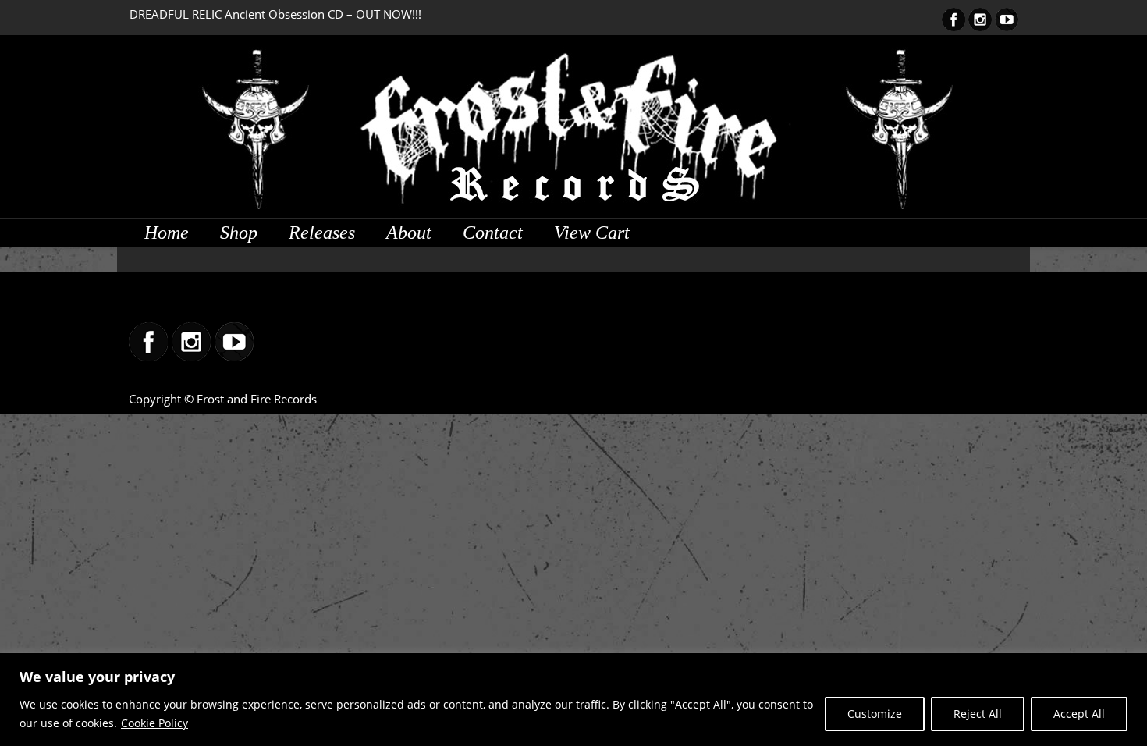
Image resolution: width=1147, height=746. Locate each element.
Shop (238, 232)
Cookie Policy (154, 723)
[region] (573, 699)
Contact (493, 232)
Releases (322, 232)
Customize (874, 713)
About (408, 232)
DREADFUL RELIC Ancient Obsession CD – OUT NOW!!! (275, 14)
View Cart (592, 232)
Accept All (1079, 713)
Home (166, 232)
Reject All (977, 713)
